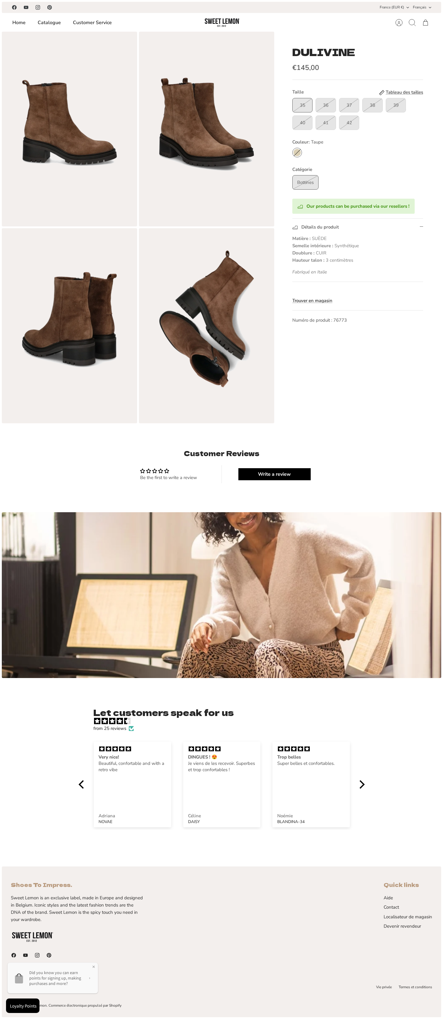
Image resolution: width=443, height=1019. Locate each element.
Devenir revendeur (402, 926)
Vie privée (384, 987)
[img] (224, 721)
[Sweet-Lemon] (222, 22)
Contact (391, 907)
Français (419, 7)
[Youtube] (26, 7)
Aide (388, 898)
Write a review (274, 474)
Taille (298, 92)
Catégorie (302, 169)
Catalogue (49, 22)
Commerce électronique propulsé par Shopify (85, 1005)
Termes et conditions (415, 987)
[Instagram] (38, 7)
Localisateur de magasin (408, 917)
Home (19, 22)
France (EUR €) (392, 7)
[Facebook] (14, 7)
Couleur (307, 142)
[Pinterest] (49, 7)
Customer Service (92, 22)
